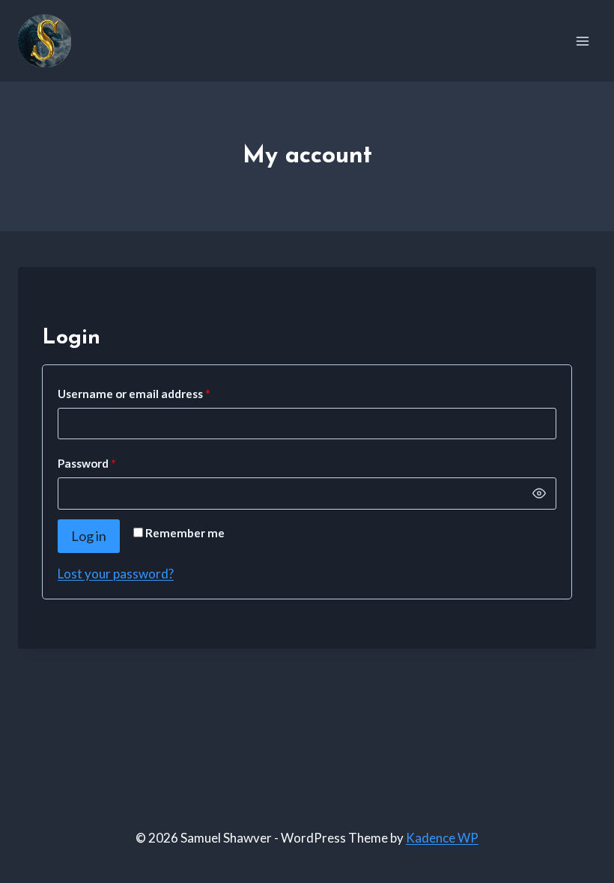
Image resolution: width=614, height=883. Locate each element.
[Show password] (539, 493)
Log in (88, 536)
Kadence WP (442, 838)
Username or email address (158, 393)
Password (111, 463)
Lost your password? (116, 573)
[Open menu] (582, 40)
